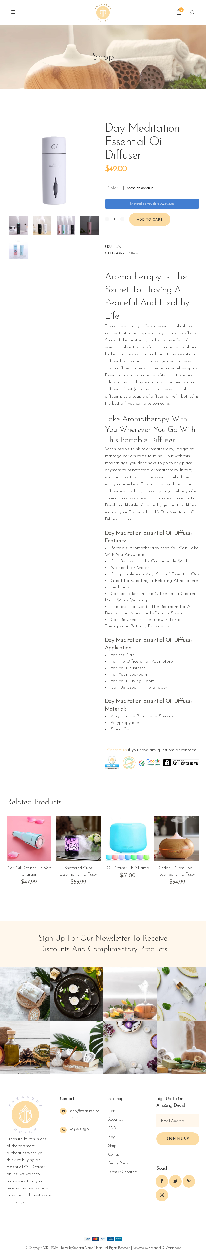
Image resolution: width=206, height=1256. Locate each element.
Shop (112, 1146)
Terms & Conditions (123, 1172)
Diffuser (133, 253)
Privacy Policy (118, 1163)
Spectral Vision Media (87, 1248)
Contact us (117, 750)
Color (112, 188)
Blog (111, 1137)
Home (113, 1111)
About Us (115, 1120)
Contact (114, 1155)
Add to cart (150, 219)
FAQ (112, 1128)
